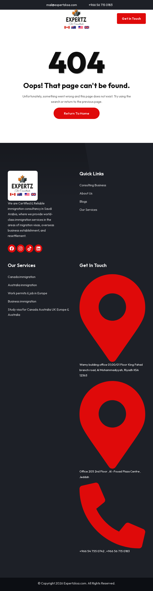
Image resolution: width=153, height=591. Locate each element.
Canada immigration (21, 277)
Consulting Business (92, 185)
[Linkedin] (38, 248)
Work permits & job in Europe (27, 293)
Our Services (88, 210)
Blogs (83, 201)
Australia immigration (22, 285)
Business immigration (22, 301)
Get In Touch (131, 19)
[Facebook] (12, 248)
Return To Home (76, 113)
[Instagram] (21, 248)
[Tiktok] (29, 248)
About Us (85, 193)
